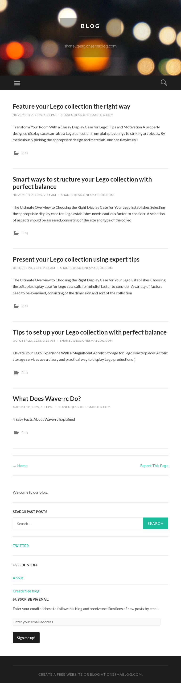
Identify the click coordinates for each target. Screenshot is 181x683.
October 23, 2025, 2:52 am (34, 340)
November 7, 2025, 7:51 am (34, 195)
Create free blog (26, 591)
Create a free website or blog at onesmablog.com (90, 674)
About (18, 578)
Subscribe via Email (31, 599)
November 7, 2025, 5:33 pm (34, 115)
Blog (90, 26)
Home (20, 465)
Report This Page (154, 465)
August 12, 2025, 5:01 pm (33, 407)
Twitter (21, 546)
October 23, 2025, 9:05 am (34, 268)
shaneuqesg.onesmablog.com (87, 115)
